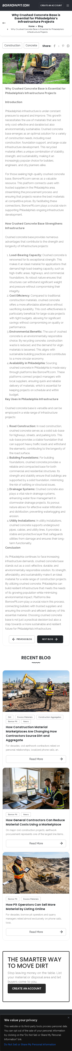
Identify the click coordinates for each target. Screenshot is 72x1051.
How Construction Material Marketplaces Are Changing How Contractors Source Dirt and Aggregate (31, 733)
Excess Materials (24, 717)
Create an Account (51, 5)
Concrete (31, 45)
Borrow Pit (12, 721)
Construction (12, 45)
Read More (36, 759)
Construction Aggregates (50, 717)
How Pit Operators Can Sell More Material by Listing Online (30, 906)
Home (31, 26)
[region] (36, 1033)
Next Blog (47, 639)
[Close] (68, 1017)
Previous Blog (24, 639)
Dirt (9, 717)
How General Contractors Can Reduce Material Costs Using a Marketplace (35, 822)
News (26, 721)
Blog (40, 26)
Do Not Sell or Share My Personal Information (30, 1044)
